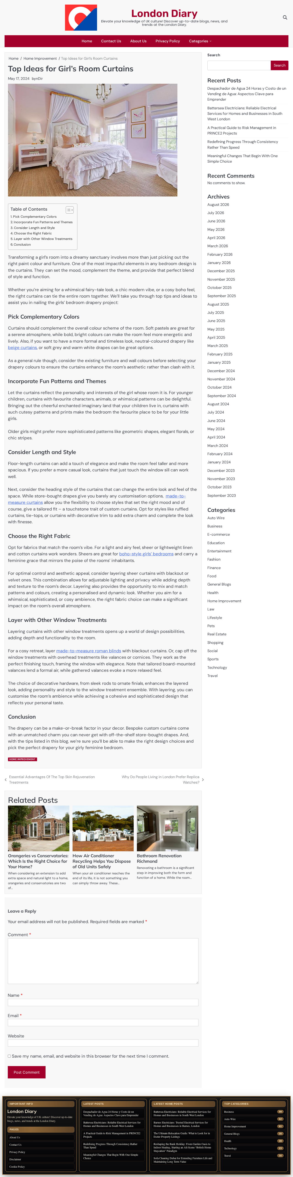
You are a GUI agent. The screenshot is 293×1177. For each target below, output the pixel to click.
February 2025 (220, 354)
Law (210, 609)
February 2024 (220, 453)
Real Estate (216, 634)
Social (212, 650)
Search (213, 55)
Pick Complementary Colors (35, 217)
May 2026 (216, 229)
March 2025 (217, 346)
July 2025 (215, 312)
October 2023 (219, 487)
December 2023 (221, 470)
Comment (19, 935)
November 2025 (221, 279)
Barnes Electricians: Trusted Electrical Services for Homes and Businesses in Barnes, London (181, 1124)
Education (216, 542)
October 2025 (219, 287)
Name (15, 995)
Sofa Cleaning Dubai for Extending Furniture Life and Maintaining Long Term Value (183, 1159)
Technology (217, 667)
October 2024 (219, 387)
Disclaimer (15, 1159)
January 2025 (219, 362)
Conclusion (22, 244)
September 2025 (221, 296)
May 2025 (216, 329)
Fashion (213, 559)
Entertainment (219, 551)
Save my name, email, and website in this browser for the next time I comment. (90, 1056)
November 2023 (221, 478)
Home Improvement (22, 759)
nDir (39, 78)
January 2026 (219, 262)
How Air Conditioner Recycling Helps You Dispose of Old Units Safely (102, 861)
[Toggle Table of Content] (67, 210)
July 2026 (215, 212)
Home (87, 41)
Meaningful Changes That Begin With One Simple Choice (110, 1156)
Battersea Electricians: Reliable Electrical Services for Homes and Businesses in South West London (244, 114)
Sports (213, 659)
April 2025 (216, 337)
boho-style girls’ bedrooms (146, 554)
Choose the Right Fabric (33, 233)
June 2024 (216, 420)
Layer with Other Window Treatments (43, 239)
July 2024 (215, 412)
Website (16, 1036)
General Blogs (219, 584)
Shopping (215, 642)
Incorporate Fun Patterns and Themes (43, 222)
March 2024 (217, 445)
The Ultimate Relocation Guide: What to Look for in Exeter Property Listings (182, 1134)
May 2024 (216, 429)
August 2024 (218, 404)
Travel (212, 675)
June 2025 (216, 321)
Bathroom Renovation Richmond (159, 858)
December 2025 (221, 271)
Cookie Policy (17, 1166)
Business (214, 526)
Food (211, 576)
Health (212, 592)
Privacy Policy (168, 41)
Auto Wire (216, 518)
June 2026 (216, 221)
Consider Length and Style (34, 228)
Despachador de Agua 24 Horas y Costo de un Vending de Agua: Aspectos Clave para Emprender (246, 94)
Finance (214, 567)
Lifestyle (214, 617)
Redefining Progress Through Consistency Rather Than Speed (110, 1145)
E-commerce (218, 534)
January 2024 (219, 462)
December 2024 (221, 370)
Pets (211, 625)
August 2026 (218, 204)
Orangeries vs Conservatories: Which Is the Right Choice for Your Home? (38, 861)
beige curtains (22, 347)
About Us (138, 41)
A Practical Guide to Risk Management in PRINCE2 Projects (111, 1134)
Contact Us (111, 41)
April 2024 (216, 437)
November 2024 (221, 379)
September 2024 (221, 395)
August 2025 (218, 304)
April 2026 (216, 237)
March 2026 (217, 246)
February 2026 (220, 254)
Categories (198, 41)
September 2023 (221, 495)
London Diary (164, 13)
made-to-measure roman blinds (88, 651)
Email (15, 1015)
